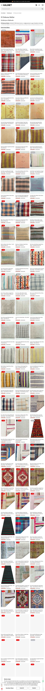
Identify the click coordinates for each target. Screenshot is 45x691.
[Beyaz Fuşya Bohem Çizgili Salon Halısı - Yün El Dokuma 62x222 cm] (37, 526)
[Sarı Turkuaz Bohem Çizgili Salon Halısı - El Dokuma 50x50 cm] (8, 258)
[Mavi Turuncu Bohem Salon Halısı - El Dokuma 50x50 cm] (8, 209)
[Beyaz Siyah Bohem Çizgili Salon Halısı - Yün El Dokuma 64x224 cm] (8, 550)
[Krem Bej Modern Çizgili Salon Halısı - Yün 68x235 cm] (37, 648)
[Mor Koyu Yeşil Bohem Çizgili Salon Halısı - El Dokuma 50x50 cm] (37, 233)
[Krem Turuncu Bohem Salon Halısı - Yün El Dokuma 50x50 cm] (22, 404)
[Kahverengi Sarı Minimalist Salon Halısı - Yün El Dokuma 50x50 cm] (37, 136)
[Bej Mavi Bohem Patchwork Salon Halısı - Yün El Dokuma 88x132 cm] (37, 404)
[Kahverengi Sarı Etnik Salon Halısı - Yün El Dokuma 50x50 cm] (22, 136)
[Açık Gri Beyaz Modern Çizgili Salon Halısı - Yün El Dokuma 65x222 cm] (22, 550)
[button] (1, 1)
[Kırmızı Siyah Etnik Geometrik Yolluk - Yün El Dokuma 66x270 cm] (37, 428)
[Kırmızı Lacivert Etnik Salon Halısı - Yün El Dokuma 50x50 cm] (22, 209)
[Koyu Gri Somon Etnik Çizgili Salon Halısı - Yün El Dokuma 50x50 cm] (22, 184)
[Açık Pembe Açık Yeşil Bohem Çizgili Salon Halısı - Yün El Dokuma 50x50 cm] (37, 160)
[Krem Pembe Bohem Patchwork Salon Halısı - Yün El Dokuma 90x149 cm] (22, 63)
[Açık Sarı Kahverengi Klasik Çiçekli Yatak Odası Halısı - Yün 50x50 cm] (8, 111)
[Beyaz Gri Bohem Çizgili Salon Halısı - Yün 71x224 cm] (8, 648)
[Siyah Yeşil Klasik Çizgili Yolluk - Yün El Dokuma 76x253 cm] (8, 575)
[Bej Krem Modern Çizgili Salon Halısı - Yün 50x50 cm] (8, 136)
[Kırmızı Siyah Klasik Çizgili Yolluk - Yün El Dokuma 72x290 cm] (37, 672)
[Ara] (42, 9)
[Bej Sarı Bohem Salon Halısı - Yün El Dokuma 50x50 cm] (8, 233)
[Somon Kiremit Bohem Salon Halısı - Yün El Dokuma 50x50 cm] (22, 160)
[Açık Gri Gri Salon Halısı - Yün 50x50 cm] (22, 306)
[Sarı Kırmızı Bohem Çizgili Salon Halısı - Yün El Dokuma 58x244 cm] (22, 501)
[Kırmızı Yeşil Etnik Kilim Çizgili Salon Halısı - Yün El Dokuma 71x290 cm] (22, 672)
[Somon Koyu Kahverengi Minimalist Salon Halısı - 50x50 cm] (22, 87)
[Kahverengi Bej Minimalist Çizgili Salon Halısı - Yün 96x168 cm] (37, 623)
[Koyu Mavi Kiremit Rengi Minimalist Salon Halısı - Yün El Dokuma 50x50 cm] (8, 404)
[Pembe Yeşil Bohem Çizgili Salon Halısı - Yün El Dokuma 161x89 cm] (37, 501)
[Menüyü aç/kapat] (1, 5)
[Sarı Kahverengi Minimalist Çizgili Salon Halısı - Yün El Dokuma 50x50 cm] (8, 160)
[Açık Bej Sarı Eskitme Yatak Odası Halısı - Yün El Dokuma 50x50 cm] (22, 111)
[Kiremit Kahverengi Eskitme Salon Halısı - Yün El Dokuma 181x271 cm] (8, 38)
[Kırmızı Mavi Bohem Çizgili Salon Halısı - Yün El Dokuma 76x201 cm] (8, 599)
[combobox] (22, 8)
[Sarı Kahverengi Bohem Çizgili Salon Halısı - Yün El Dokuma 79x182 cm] (37, 477)
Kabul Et (22, 688)
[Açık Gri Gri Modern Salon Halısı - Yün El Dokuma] (22, 428)
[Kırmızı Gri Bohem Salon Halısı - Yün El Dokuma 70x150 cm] (8, 63)
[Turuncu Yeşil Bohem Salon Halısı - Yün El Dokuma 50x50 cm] (37, 63)
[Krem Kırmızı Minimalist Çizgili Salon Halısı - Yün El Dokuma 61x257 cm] (8, 672)
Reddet (34, 688)
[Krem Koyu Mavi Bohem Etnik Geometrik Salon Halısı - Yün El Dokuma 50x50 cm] (22, 282)
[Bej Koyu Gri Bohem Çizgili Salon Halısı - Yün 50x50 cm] (22, 233)
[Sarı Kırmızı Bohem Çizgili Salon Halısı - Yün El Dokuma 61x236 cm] (8, 501)
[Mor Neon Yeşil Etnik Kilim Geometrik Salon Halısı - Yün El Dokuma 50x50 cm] (22, 379)
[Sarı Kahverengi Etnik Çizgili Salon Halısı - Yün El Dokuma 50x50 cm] (8, 379)
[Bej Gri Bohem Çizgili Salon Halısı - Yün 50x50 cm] (8, 355)
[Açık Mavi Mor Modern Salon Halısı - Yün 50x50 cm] (37, 184)
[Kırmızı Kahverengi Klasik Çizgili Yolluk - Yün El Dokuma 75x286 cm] (8, 623)
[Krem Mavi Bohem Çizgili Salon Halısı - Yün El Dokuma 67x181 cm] (8, 428)
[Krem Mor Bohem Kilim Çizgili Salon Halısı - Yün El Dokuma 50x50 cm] (37, 379)
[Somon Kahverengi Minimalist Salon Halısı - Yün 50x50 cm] (8, 87)
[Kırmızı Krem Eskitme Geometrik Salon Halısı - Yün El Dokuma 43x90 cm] (22, 477)
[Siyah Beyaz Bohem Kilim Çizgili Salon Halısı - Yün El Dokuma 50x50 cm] (37, 209)
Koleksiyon (9, 13)
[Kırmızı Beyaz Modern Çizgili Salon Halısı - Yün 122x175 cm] (22, 623)
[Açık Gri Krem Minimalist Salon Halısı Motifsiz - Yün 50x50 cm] (37, 331)
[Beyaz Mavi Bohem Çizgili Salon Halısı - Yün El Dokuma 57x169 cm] (22, 38)
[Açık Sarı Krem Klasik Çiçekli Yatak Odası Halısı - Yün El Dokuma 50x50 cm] (37, 87)
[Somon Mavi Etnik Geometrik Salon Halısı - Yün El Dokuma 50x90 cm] (37, 599)
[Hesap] (39, 5)
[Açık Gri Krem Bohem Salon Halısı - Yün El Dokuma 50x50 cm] (37, 306)
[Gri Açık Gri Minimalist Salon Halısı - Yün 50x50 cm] (22, 258)
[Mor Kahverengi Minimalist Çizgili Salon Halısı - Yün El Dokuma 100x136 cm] (8, 453)
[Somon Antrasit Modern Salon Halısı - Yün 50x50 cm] (8, 184)
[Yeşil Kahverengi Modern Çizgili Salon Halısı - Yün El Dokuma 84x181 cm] (22, 575)
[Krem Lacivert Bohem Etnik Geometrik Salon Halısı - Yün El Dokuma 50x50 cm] (37, 258)
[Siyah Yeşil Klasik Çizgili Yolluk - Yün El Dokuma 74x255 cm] (8, 526)
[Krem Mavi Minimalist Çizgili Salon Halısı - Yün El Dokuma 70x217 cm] (37, 575)
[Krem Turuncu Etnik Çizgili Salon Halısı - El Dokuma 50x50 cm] (22, 355)
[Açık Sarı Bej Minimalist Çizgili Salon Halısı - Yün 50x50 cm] (37, 355)
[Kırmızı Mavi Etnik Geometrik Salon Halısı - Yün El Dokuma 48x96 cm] (22, 599)
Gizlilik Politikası (33, 684)
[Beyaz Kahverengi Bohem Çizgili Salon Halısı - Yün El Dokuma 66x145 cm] (37, 38)
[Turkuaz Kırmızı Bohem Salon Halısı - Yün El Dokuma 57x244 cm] (22, 526)
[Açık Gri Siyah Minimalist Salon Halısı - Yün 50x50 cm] (22, 331)
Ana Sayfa (3, 13)
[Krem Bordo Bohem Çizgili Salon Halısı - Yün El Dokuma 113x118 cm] (22, 453)
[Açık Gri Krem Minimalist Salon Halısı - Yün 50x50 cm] (8, 331)
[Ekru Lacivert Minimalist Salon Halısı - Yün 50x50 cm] (37, 282)
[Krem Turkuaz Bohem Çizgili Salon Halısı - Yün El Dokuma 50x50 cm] (8, 282)
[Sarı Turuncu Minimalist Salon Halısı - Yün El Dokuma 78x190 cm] (37, 550)
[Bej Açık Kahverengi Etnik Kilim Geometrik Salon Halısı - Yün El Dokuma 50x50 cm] (37, 111)
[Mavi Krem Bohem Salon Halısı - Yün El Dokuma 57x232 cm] (37, 453)
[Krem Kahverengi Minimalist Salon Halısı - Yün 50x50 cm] (8, 306)
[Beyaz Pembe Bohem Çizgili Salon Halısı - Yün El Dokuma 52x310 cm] (22, 648)
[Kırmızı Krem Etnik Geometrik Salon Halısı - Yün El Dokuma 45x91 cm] (8, 477)
